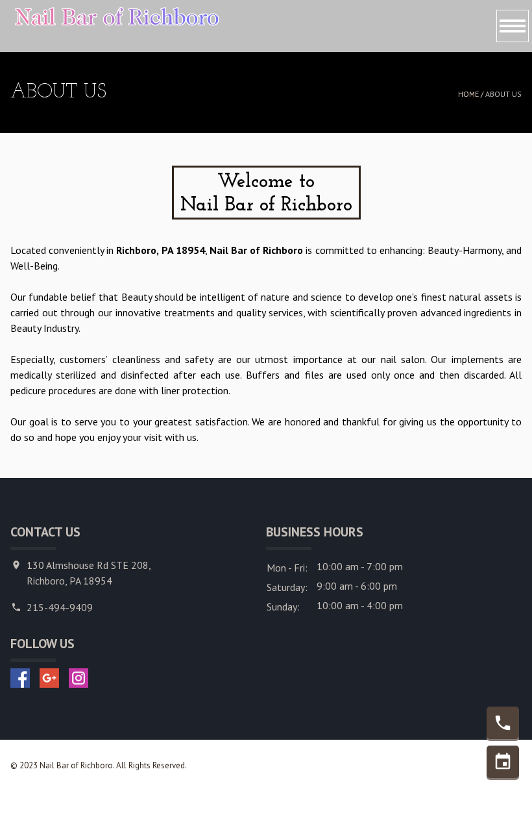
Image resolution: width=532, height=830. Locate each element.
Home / (471, 94)
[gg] (49, 678)
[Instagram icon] (78, 678)
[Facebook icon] (20, 678)
